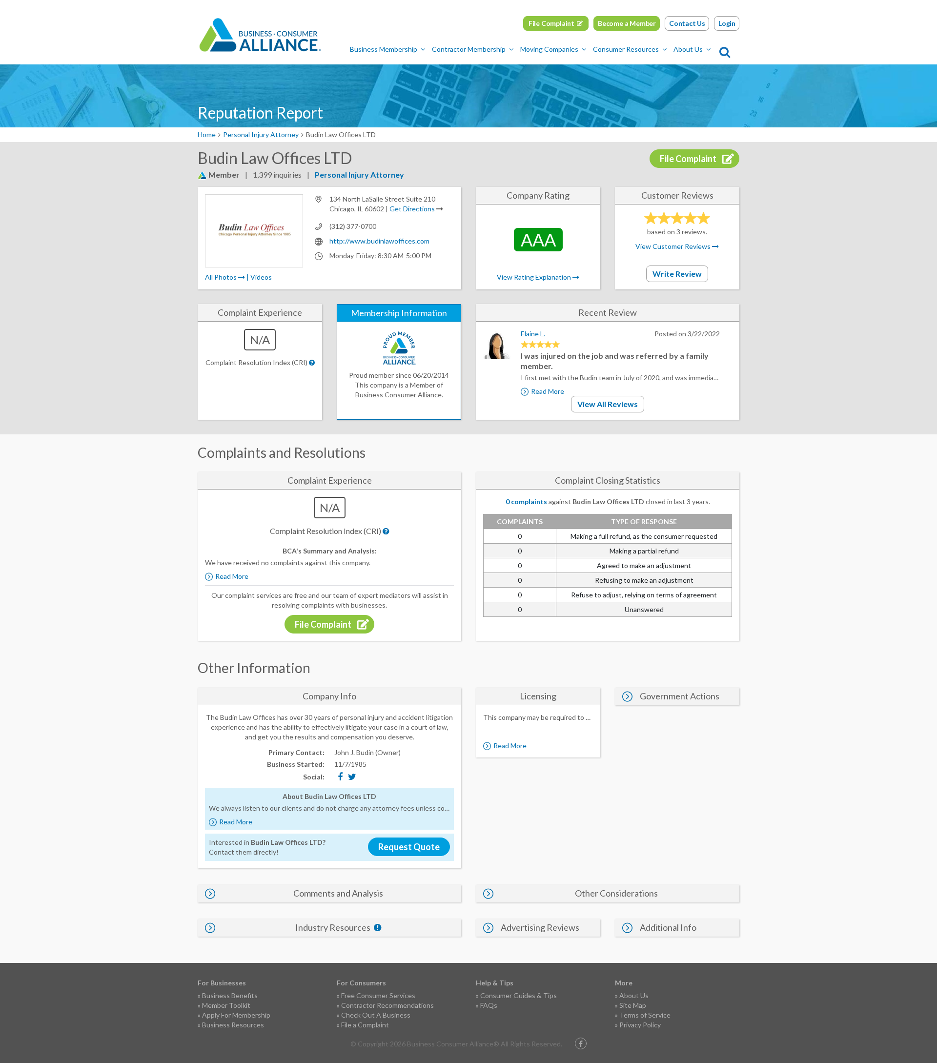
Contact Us (687, 23)
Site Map (632, 1005)
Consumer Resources (626, 49)
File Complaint (551, 23)
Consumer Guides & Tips (518, 995)
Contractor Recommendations (387, 1005)
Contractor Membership (469, 49)
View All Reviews (607, 404)
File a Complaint (365, 1025)
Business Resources (233, 1025)
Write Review (677, 273)
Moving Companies (549, 49)
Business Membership (383, 49)
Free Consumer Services (378, 995)
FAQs (488, 1005)
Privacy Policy (640, 1025)
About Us (688, 49)
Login (726, 23)
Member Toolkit (226, 1005)
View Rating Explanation (534, 277)
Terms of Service (645, 1015)
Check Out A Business (375, 1015)
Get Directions (412, 208)
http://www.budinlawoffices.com (379, 241)
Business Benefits (230, 995)
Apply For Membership (236, 1015)
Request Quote (409, 846)
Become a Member (627, 23)
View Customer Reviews (673, 246)
